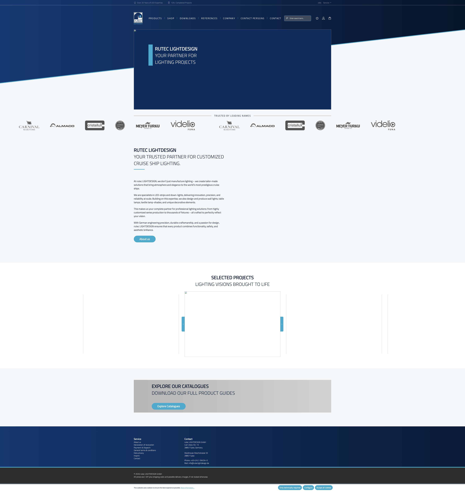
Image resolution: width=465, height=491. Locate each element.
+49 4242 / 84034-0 (199, 460)
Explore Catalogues (168, 406)
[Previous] (183, 324)
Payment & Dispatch (142, 447)
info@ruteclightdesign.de (199, 463)
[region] (232, 324)
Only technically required (290, 487)
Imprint (137, 455)
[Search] (286, 18)
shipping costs (158, 476)
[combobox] (300, 18)
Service (137, 439)
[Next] (281, 324)
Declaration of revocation (144, 444)
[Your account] (323, 18)
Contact (137, 458)
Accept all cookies (324, 487)
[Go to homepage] (138, 18)
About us (145, 239)
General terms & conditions (145, 450)
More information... (187, 487)
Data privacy (139, 452)
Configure (308, 487)
